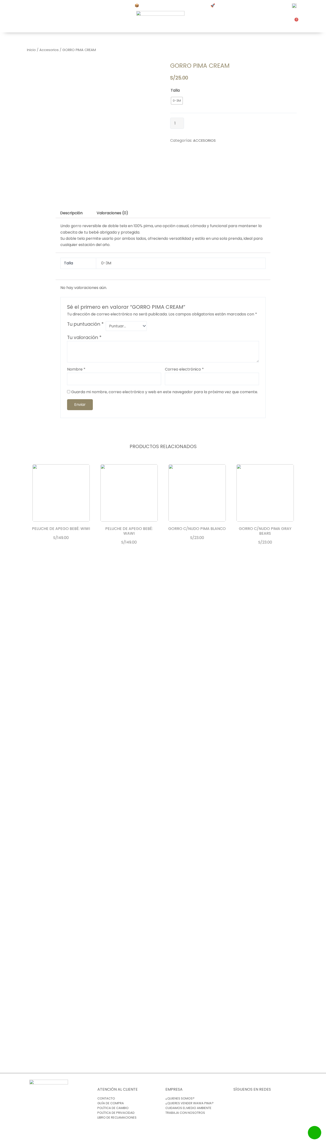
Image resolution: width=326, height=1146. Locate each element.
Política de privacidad (116, 1112)
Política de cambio (113, 1108)
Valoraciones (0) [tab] (112, 213)
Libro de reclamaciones (117, 1117)
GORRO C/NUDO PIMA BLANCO (197, 528)
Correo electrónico (184, 369)
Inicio (31, 49)
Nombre (76, 369)
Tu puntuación (85, 324)
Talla (175, 90)
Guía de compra (110, 1103)
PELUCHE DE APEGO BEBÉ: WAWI (129, 531)
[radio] (177, 100)
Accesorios (49, 49)
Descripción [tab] (71, 213)
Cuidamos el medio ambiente (188, 1108)
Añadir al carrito (206, 124)
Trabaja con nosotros (185, 1112)
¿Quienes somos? (180, 1098)
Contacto (106, 1098)
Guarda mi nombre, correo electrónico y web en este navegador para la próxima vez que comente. (164, 392)
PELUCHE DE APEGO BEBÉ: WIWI (61, 528)
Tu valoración (84, 337)
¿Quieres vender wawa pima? (189, 1103)
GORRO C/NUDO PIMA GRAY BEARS (265, 531)
